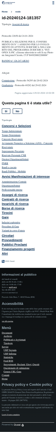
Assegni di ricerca (20, 24)
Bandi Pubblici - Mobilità (14, 171)
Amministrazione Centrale (14, 181)
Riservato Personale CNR (14, 155)
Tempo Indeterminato (12, 131)
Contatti (5, 375)
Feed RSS (8, 360)
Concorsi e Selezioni (16, 126)
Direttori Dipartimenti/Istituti (15, 159)
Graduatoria (7, 85)
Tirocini (7, 212)
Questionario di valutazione (16, 367)
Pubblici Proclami (14, 244)
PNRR (5, 163)
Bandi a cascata (9, 167)
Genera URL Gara (12, 371)
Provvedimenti (12, 240)
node (18, 11)
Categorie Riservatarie (12, 139)
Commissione (8, 80)
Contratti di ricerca (15, 199)
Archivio (8, 336)
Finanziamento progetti (18, 249)
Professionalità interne (12, 189)
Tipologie (8, 343)
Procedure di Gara (10, 226)
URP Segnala (10, 350)
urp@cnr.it (13, 287)
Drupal (17, 424)
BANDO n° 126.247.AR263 (15, 60)
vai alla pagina (7, 321)
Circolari (8, 235)
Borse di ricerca (13, 208)
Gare (5, 217)
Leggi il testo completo (11, 414)
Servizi (5, 346)
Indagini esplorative (11, 222)
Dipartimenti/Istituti (11, 185)
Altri (5, 253)
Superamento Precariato (13, 151)
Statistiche (8, 357)
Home (5, 11)
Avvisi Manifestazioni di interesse (26, 176)
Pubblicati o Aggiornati (15, 339)
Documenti (7, 332)
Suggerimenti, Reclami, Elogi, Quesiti (21, 364)
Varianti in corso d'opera (13, 230)
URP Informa (10, 353)
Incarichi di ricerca (15, 203)
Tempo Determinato (11, 135)
